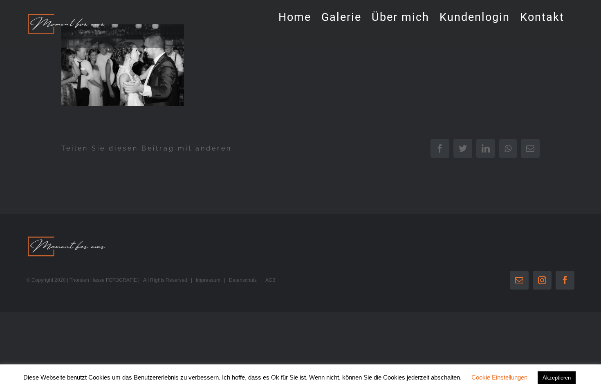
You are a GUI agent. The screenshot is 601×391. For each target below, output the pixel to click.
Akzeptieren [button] (557, 378)
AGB (270, 280)
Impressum (208, 280)
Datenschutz (243, 280)
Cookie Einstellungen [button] (499, 377)
